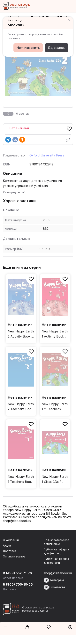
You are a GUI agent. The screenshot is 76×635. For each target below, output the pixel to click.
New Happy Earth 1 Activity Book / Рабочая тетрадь (55, 334)
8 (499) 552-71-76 (17, 573)
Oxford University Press (46, 155)
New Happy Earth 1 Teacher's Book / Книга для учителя (21, 479)
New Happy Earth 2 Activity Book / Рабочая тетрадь (21, 334)
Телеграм (56, 580)
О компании (11, 540)
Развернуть (11, 192)
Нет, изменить (28, 48)
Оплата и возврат (15, 556)
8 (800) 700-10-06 (18, 584)
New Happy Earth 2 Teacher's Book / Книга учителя (21, 407)
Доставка (9, 551)
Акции (7, 545)
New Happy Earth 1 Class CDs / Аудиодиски (55, 479)
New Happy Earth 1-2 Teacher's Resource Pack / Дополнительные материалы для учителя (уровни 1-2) (55, 407)
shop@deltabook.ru (58, 573)
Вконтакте (57, 587)
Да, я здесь (56, 48)
